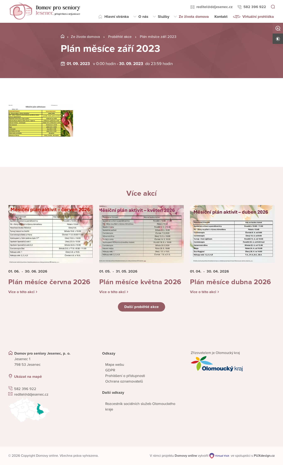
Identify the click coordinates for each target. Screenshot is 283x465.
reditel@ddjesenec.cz (214, 7)
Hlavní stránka (116, 16)
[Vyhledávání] (273, 7)
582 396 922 (254, 7)
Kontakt (220, 16)
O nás (143, 16)
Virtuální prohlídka (258, 16)
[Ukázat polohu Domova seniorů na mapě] (50, 409)
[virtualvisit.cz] (219, 456)
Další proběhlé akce (141, 306)
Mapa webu (114, 364)
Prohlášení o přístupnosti (125, 375)
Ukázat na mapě (28, 376)
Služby (163, 16)
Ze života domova (194, 16)
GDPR (110, 370)
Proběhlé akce (120, 36)
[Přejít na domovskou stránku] (44, 11)
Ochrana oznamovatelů (124, 381)
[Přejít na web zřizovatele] (233, 363)
